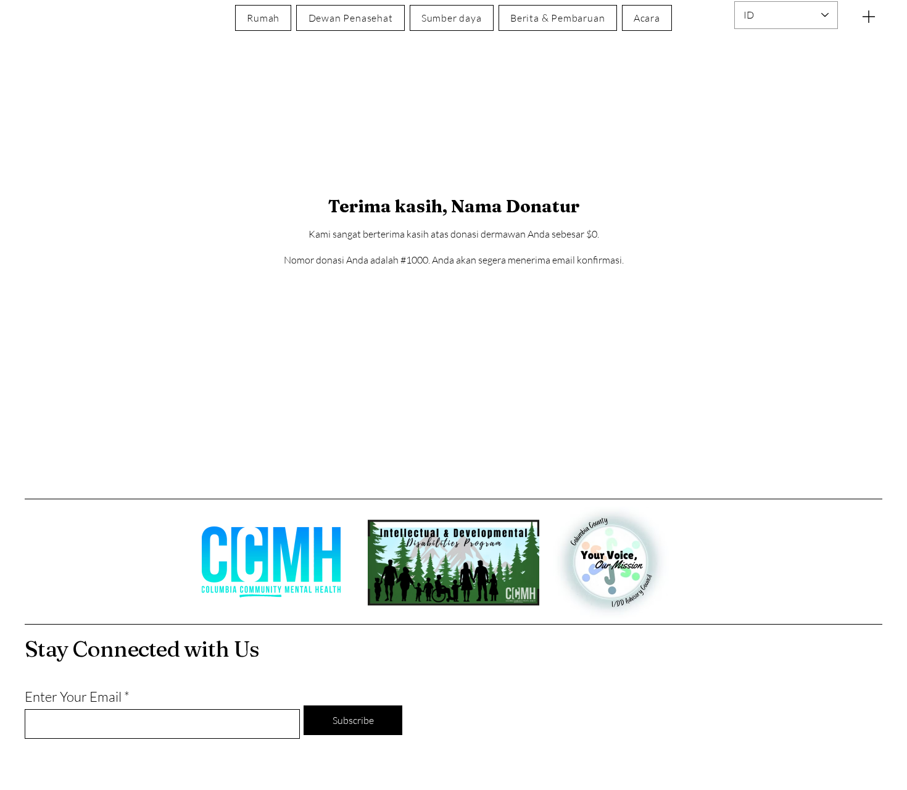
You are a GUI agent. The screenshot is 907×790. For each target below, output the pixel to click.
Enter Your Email (73, 697)
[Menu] (869, 16)
